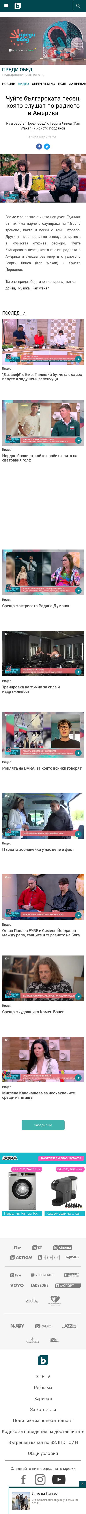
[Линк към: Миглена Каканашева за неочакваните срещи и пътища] (43, 1076)
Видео (23, 84)
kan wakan (40, 288)
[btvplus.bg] (15, 1275)
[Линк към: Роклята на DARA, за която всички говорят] (43, 751)
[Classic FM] (32, 1340)
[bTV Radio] (43, 1326)
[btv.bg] (17, 1247)
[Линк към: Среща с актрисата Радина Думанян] (43, 589)
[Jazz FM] (68, 1326)
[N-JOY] (17, 1326)
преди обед (27, 281)
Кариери (43, 1398)
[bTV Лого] (43, 1360)
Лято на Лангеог (45, 1493)
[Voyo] (15, 1285)
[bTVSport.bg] (65, 1285)
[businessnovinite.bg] (70, 1275)
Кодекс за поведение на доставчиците (43, 1431)
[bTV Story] (46, 1257)
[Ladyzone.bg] (38, 1285)
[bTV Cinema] (62, 1247)
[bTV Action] (18, 1257)
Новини (8, 84)
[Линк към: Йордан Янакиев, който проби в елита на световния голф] (43, 439)
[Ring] (70, 1257)
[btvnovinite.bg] (42, 1275)
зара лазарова (51, 281)
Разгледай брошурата (61, 1158)
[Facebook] (24, 1477)
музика (24, 288)
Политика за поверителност (43, 1420)
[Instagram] (40, 1477)
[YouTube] (59, 1477)
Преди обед (17, 69)
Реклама (43, 1387)
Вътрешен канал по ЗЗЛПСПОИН (43, 1442)
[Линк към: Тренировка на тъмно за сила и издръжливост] (43, 670)
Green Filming (43, 84)
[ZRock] (54, 1340)
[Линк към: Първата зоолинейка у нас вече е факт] (43, 832)
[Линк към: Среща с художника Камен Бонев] (43, 994)
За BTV (43, 1376)
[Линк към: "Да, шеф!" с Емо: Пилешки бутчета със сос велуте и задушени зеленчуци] (43, 358)
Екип (62, 84)
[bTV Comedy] (37, 1247)
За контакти (43, 1409)
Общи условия (43, 1453)
